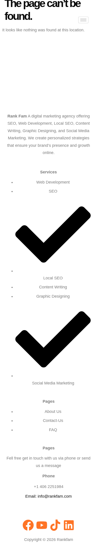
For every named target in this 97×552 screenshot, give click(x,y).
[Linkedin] (68, 525)
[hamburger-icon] (83, 20)
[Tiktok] (55, 525)
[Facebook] (28, 525)
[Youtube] (41, 525)
